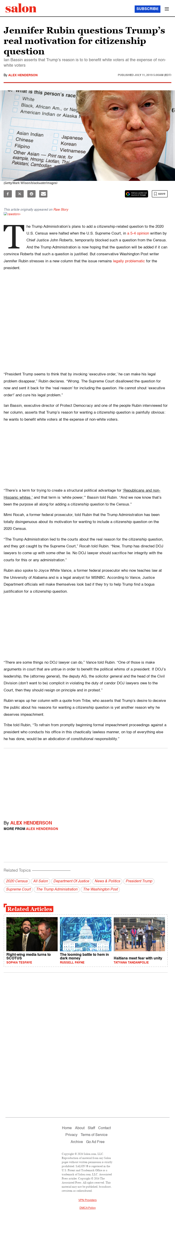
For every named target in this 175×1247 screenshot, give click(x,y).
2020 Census (17, 881)
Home (67, 1128)
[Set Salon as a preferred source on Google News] (136, 193)
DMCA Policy (88, 1208)
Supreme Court (18, 889)
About (80, 1128)
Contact (104, 1128)
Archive (77, 1142)
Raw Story (60, 209)
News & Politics (107, 881)
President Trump (139, 881)
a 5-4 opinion (138, 233)
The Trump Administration (56, 889)
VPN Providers (87, 1200)
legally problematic (129, 261)
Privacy (71, 1135)
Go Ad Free (95, 1142)
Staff (91, 1128)
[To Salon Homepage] (20, 8)
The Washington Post (100, 889)
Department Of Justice (71, 881)
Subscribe (147, 9)
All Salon (40, 881)
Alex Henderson (23, 75)
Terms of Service (94, 1135)
